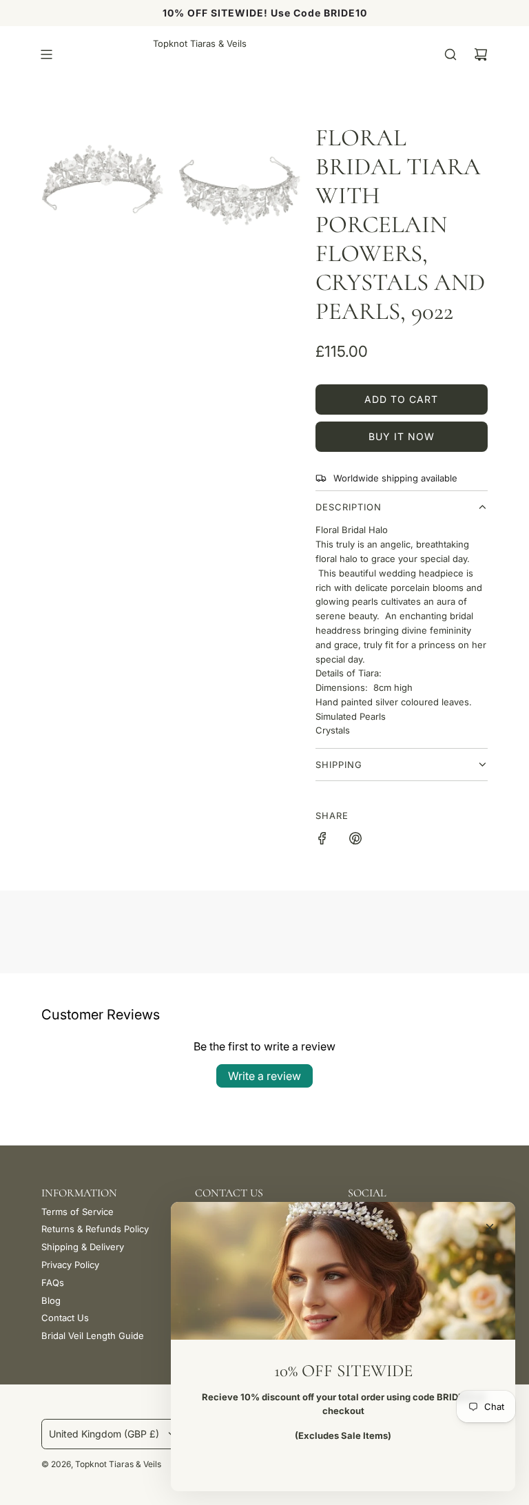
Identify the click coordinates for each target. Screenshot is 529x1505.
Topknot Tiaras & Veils (200, 43)
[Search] (450, 54)
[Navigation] (46, 54)
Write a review (264, 1076)
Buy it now (402, 436)
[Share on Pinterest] (355, 840)
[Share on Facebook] (322, 840)
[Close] (490, 1227)
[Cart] (481, 54)
